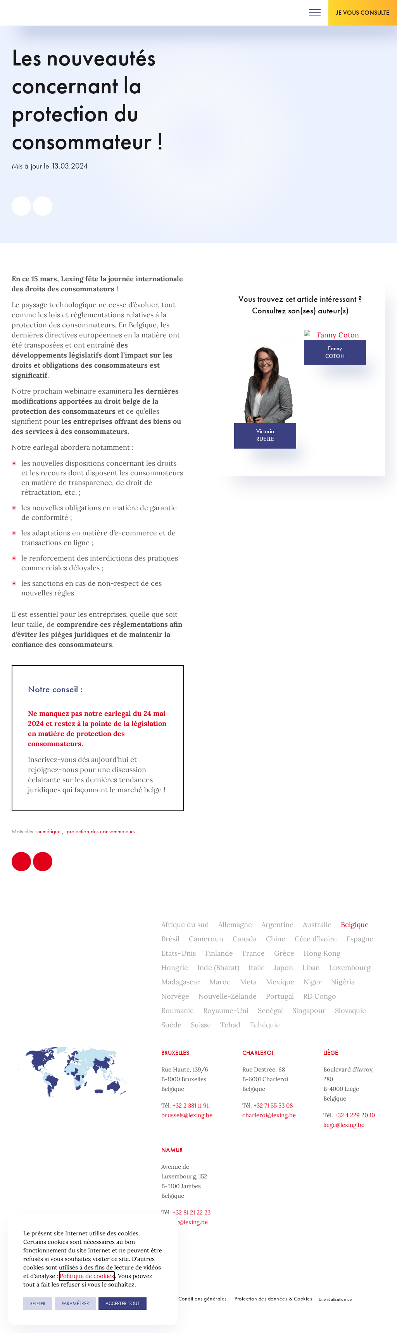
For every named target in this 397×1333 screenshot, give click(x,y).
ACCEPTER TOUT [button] (122, 1303)
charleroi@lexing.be (269, 1115)
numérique (48, 831)
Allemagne (235, 924)
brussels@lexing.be (186, 1115)
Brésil (170, 938)
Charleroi (257, 1053)
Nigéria (343, 981)
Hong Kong (322, 953)
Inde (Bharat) (218, 967)
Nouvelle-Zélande (227, 996)
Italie (257, 967)
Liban (311, 967)
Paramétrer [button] (75, 1303)
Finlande (219, 953)
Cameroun (206, 938)
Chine (275, 938)
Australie (317, 924)
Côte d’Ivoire (316, 938)
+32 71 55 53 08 (273, 1105)
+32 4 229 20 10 (355, 1115)
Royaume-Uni (226, 1010)
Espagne (359, 938)
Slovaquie (350, 1010)
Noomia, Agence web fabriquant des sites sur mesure (369, 1299)
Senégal (270, 1010)
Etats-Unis (178, 953)
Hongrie (174, 967)
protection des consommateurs (101, 831)
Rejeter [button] (37, 1303)
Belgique (355, 924)
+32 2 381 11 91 (191, 1105)
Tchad (230, 1024)
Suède (171, 1024)
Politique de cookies (87, 1276)
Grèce (284, 953)
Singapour (309, 1010)
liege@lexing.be (343, 1124)
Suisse (201, 1024)
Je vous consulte (362, 13)
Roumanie (177, 1010)
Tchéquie (265, 1024)
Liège (330, 1053)
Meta (248, 981)
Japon (283, 967)
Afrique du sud (185, 924)
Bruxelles (175, 1053)
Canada (245, 938)
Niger (313, 981)
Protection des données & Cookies (273, 1298)
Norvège (175, 996)
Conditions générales (202, 1298)
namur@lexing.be (184, 1222)
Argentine (277, 924)
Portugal (280, 996)
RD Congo (319, 996)
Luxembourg (350, 967)
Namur (172, 1150)
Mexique (280, 981)
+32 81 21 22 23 (192, 1212)
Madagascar (180, 981)
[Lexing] (29, 13)
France (253, 953)
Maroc (220, 981)
